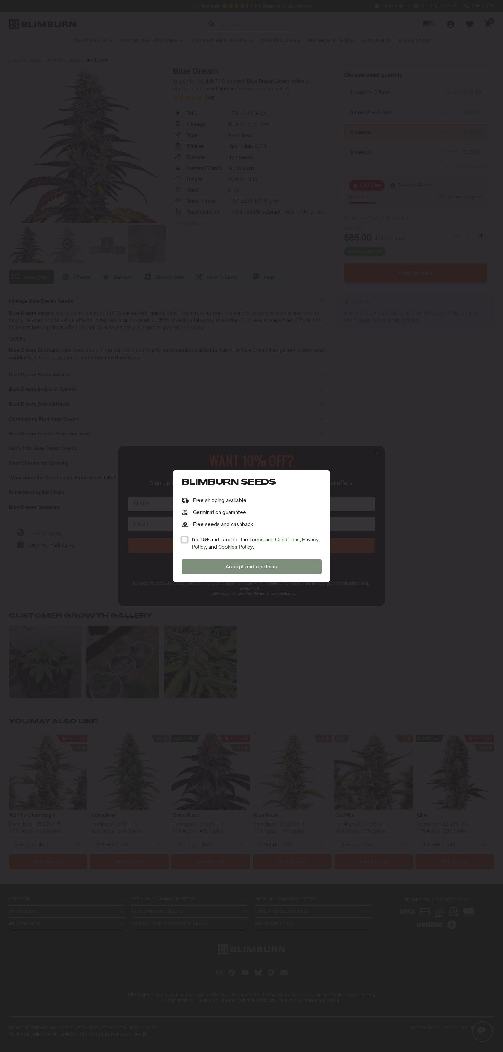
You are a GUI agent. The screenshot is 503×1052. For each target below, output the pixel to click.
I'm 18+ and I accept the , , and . (255, 543)
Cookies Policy (235, 547)
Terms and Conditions (274, 539)
